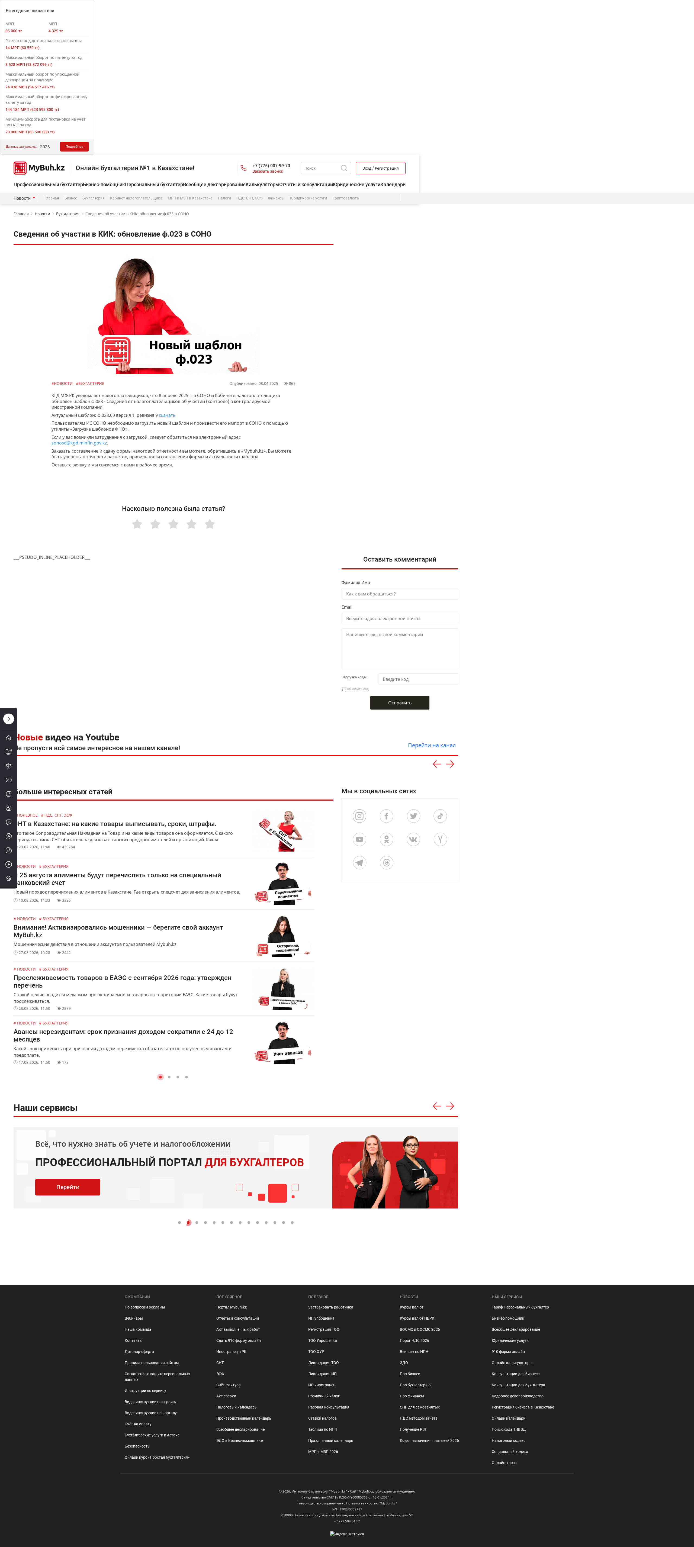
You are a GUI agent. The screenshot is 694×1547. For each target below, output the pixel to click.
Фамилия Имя (356, 582)
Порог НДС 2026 (414, 1340)
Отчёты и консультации (306, 184)
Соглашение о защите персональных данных (157, 1377)
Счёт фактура (228, 1385)
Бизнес (71, 198)
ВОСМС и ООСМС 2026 (420, 1329)
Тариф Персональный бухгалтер (520, 1307)
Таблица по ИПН (322, 1429)
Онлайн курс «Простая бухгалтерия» (157, 1457)
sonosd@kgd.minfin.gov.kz (79, 443)
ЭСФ (220, 1374)
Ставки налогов (322, 1418)
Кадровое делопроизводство (518, 1396)
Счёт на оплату (138, 1424)
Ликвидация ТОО (323, 1363)
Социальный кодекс (510, 1451)
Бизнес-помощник (104, 184)
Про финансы (412, 1396)
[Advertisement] (402, 341)
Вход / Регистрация (380, 168)
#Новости (63, 383)
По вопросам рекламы (145, 1307)
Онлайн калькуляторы (512, 1363)
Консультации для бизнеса (516, 1374)
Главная (51, 198)
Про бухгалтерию (415, 1385)
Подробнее (74, 146)
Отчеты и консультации (237, 1318)
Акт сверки (226, 1396)
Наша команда (138, 1329)
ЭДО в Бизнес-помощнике (239, 1440)
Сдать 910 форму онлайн (238, 1340)
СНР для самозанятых (420, 1407)
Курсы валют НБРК (417, 1318)
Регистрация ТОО (323, 1329)
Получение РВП (414, 1429)
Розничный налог (324, 1396)
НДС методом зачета (419, 1418)
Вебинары (134, 1318)
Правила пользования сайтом (152, 1363)
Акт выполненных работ (238, 1329)
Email (347, 607)
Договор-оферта (139, 1351)
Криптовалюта (345, 198)
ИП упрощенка (321, 1318)
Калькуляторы (262, 184)
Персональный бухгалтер (154, 184)
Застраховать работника (330, 1307)
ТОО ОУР (316, 1351)
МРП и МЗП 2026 (323, 1451)
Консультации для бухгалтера (518, 1385)
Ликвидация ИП (322, 1374)
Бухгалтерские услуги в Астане (152, 1435)
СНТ (220, 1363)
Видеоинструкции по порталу (151, 1413)
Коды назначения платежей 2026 (429, 1440)
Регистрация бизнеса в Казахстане (523, 1407)
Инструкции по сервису (145, 1390)
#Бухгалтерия (90, 383)
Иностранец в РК (231, 1351)
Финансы (276, 198)
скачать (167, 415)
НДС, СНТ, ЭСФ (249, 198)
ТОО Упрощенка (322, 1340)
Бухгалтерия (93, 198)
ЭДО (404, 1363)
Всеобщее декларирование (214, 184)
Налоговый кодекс (508, 1440)
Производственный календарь (243, 1418)
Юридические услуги (356, 184)
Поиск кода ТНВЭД (509, 1429)
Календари (393, 184)
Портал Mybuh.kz (231, 1307)
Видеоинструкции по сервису (150, 1402)
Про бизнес (410, 1374)
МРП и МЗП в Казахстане (190, 198)
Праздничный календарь (330, 1440)
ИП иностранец (321, 1385)
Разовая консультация (328, 1407)
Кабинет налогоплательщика (136, 198)
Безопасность (137, 1446)
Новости (22, 198)
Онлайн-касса (504, 1463)
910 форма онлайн (508, 1351)
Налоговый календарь (236, 1407)
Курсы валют (411, 1307)
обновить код (358, 689)
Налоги (224, 198)
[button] (160, 1077)
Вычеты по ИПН (414, 1351)
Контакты (134, 1340)
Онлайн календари (508, 1418)
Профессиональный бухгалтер (48, 184)
